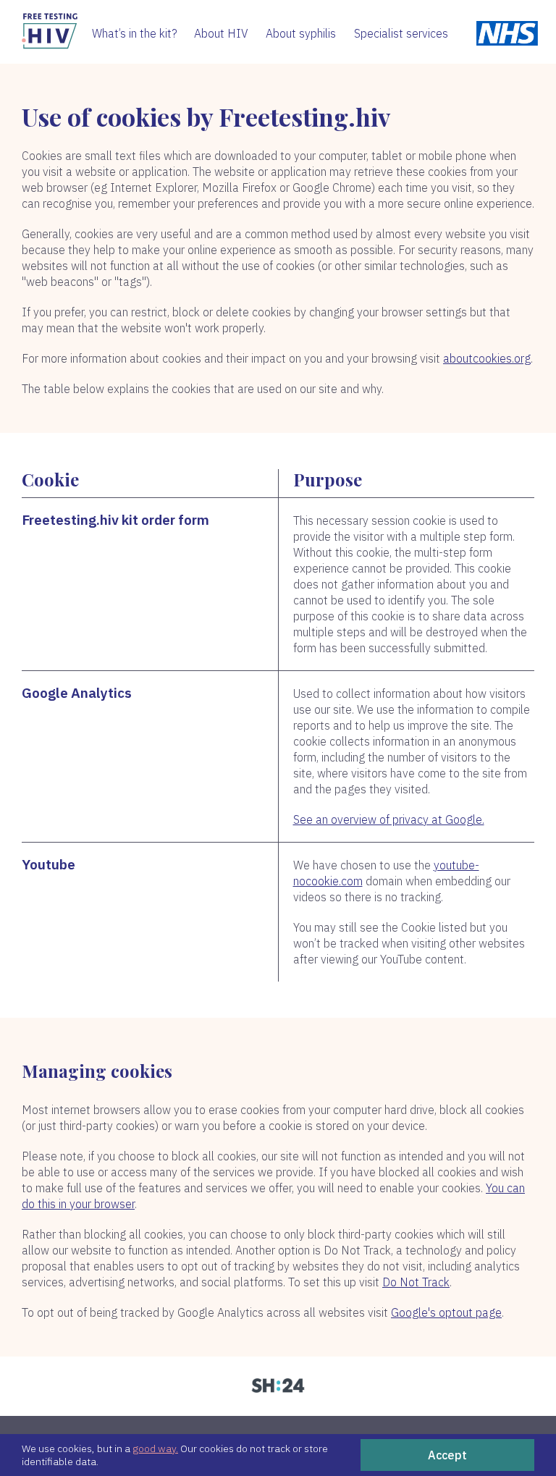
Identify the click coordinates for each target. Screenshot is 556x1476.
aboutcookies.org (487, 358)
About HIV (221, 33)
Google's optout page (446, 1312)
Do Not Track (416, 1282)
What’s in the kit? (134, 33)
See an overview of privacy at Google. (388, 819)
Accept (447, 1455)
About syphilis (301, 33)
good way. (155, 1448)
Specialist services (401, 33)
